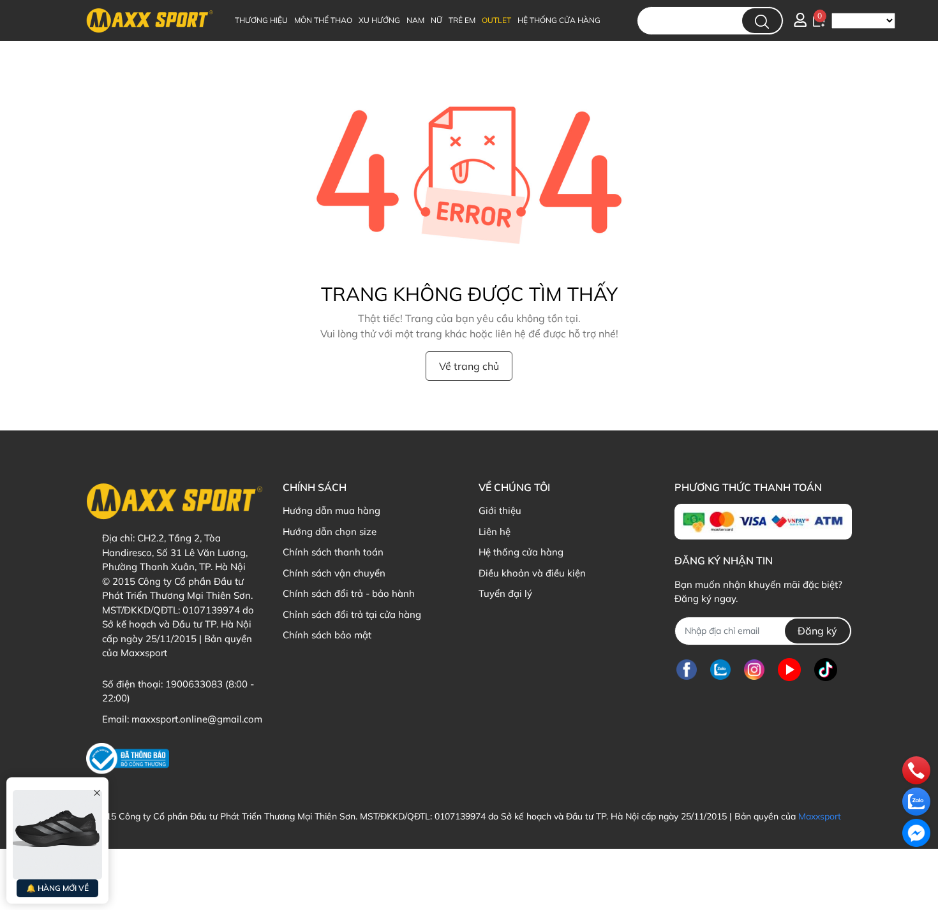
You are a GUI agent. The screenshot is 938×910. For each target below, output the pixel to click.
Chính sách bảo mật (327, 635)
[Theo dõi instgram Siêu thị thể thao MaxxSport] (754, 670)
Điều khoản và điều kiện (532, 573)
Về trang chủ (469, 366)
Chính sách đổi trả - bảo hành (349, 593)
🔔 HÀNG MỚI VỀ (57, 888)
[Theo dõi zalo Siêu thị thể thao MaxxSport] (720, 670)
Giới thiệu (500, 510)
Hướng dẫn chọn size (329, 531)
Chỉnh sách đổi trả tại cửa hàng (352, 614)
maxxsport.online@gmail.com (196, 719)
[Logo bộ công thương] (127, 758)
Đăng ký (817, 630)
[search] (762, 20)
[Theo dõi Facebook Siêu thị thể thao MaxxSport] (686, 670)
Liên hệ (494, 531)
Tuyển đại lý (505, 593)
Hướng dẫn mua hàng (331, 510)
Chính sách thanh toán (333, 552)
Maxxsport (819, 816)
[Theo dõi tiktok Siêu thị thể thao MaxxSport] (825, 670)
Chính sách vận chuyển (334, 573)
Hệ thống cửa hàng (521, 552)
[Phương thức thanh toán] (762, 521)
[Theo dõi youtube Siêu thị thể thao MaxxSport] (789, 670)
